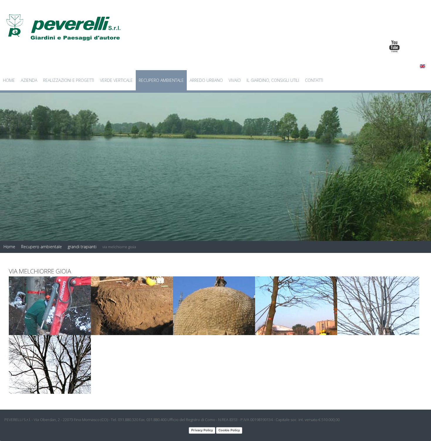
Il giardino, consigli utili (273, 80)
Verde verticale (116, 80)
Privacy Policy (202, 430)
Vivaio (235, 80)
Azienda (29, 80)
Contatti (314, 80)
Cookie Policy (229, 430)
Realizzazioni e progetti (68, 80)
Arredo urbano (206, 80)
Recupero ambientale (161, 80)
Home (9, 80)
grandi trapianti (82, 246)
